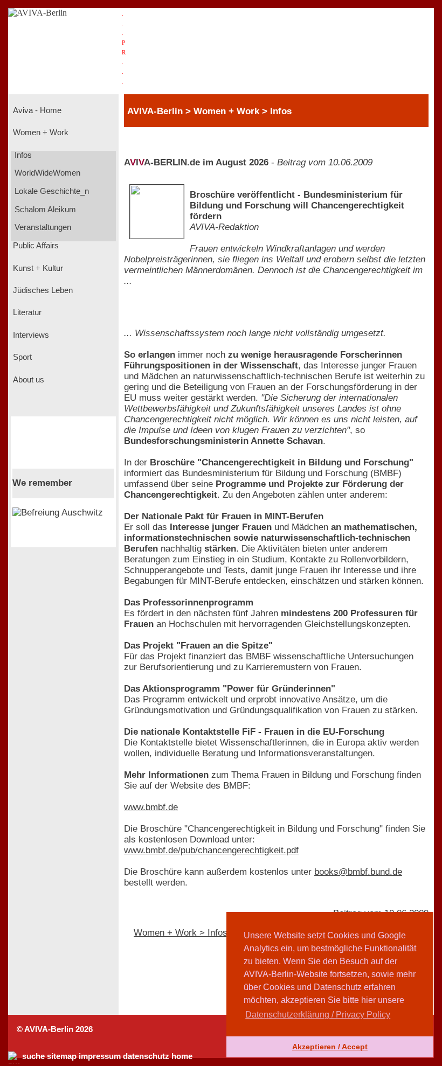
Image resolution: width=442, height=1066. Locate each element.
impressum (100, 1056)
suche (33, 1056)
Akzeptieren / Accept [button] (330, 1046)
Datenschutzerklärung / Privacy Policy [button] (317, 1014)
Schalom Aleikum (44, 209)
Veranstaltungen (41, 227)
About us (27, 379)
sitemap (62, 1056)
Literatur (26, 312)
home (181, 1056)
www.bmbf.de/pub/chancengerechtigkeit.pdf (211, 850)
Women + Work (39, 132)
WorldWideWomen (46, 173)
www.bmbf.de (151, 807)
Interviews (30, 335)
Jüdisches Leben (42, 290)
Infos (22, 155)
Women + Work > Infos (180, 933)
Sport (21, 357)
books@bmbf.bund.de (358, 872)
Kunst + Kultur (37, 268)
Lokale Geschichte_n (50, 191)
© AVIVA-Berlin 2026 (55, 1029)
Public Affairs (35, 245)
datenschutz (146, 1056)
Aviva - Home (36, 110)
